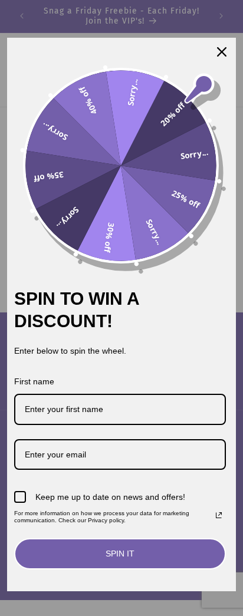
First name (34, 381)
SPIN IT (120, 553)
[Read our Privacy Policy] (219, 515)
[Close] (222, 52)
